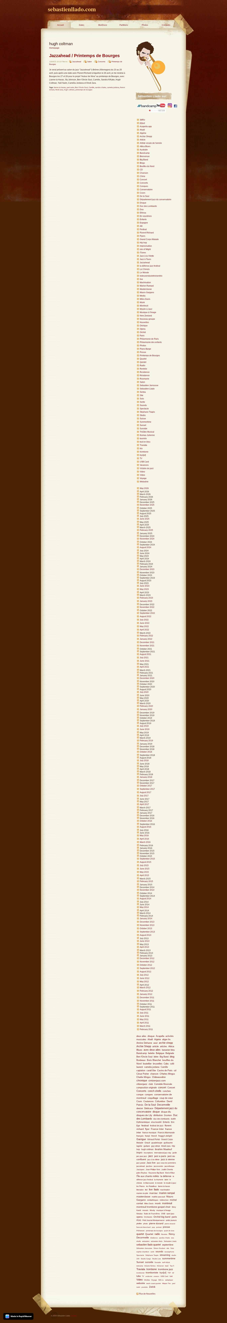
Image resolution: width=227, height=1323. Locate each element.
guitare (147, 1146)
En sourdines (146, 216)
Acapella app (146, 126)
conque (139, 1094)
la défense (165, 1176)
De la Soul (144, 196)
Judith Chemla (167, 1169)
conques (149, 1094)
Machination (145, 282)
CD (141, 169)
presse (166, 1227)
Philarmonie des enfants (151, 342)
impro (139, 1152)
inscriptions (148, 1153)
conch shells (154, 1090)
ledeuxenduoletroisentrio (151, 276)
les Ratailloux (151, 1186)
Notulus (139, 1214)
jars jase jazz (141, 1156)
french (154, 1136)
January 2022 (146, 639)
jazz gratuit (140, 1163)
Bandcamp (145, 153)
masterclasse (143, 1196)
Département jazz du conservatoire (155, 199)
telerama (139, 1266)
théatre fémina (150, 1266)
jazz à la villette (153, 1160)
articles (163, 1046)
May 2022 (144, 626)
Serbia (143, 392)
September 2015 (147, 859)
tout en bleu (145, 442)
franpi (147, 1136)
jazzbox (149, 1166)
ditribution (158, 1115)
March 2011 (145, 1026)
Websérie (144, 482)
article (155, 1046)
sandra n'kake (100, 87)
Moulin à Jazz (146, 309)
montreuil (167, 1203)
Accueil (60, 25)
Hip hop (143, 242)
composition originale (146, 1087)
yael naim (70, 87)
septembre (167, 1244)
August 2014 (145, 898)
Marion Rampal (147, 286)
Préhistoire (140, 1231)
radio (157, 1234)
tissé (167, 1266)
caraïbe (151, 1070)
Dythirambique (143, 1122)
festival (145, 1125)
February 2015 (146, 881)
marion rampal (167, 1193)
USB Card (144, 462)
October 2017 (146, 786)
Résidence (145, 375)
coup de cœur (166, 1098)
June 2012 (144, 978)
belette (151, 1053)
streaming (165, 1255)
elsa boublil (156, 1122)
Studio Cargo (146, 1259)
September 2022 (147, 613)
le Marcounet (148, 1183)
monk (158, 1203)
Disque (143, 203)
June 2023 (144, 586)
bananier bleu (168, 1050)
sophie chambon (142, 1252)
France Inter (157, 1129)
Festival (143, 229)
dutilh (173, 1119)
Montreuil (144, 306)
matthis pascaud (158, 1197)
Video (142, 472)
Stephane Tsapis (147, 412)
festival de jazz (156, 1125)
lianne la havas (60, 87)
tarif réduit (166, 1262)
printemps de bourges (83, 90)
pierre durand (156, 1223)
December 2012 (147, 958)
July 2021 (144, 657)
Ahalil (142, 130)
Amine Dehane (144, 1043)
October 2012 (146, 965)
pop (153, 1227)
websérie (140, 1283)
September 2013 (147, 932)
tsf (173, 1273)
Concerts (101, 62)
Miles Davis (145, 299)
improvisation (146, 246)
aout (155, 1043)
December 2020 (147, 678)
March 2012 (145, 987)
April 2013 (144, 947)
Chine (142, 176)
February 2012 (146, 991)
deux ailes (141, 1036)
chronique (141, 1080)
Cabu (166, 1063)
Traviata (143, 445)
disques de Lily (144, 1115)
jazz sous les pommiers (166, 1163)
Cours (142, 193)
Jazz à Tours (145, 259)
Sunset (143, 425)
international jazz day (162, 1153)
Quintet (143, 362)
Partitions (123, 25)
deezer (139, 1108)
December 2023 (147, 569)
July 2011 (144, 1013)
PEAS (138, 1220)
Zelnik (152, 1286)
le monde (159, 1183)
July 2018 (144, 760)
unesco (156, 1276)
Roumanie (144, 379)
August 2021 (145, 654)
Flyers (142, 236)
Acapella (160, 1036)
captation (140, 1070)
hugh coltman (69, 90)
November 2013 (147, 925)
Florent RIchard (147, 233)
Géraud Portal (153, 1139)
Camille (91, 87)
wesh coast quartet (153, 1283)
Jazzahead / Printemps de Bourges (84, 55)
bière (156, 1056)
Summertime (145, 422)
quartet (140, 1234)
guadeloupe (156, 1143)
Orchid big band (162, 1217)
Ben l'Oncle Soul (81, 87)
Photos (145, 25)
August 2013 (145, 935)
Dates (81, 25)
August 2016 (145, 827)
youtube (144, 1287)
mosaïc (145, 1210)
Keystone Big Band (156, 1173)
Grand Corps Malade (149, 239)
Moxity (152, 1210)
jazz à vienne (168, 1159)
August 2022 (145, 616)
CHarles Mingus (167, 1074)
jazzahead (140, 1166)
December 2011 (147, 997)
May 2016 (144, 835)
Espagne (144, 223)
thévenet (160, 1266)
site (168, 1248)
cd (175, 1070)
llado (156, 1189)
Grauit (147, 1143)
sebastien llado (157, 1241)
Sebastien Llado (147, 389)
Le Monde (144, 272)
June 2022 (144, 623)
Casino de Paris (164, 1070)
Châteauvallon (159, 1077)
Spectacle (144, 408)
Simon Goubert (159, 1248)
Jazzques (140, 1169)
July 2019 (144, 726)
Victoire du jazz (147, 468)
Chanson (144, 173)
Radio (142, 365)
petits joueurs (171, 1220)
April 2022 (144, 630)
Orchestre (148, 1217)
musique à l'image (163, 1210)
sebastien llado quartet (148, 1244)
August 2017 (145, 792)
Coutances (148, 1101)
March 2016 (145, 842)
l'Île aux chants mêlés (147, 1176)
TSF (169, 1273)
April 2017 (144, 804)
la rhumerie (158, 1180)
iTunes (143, 252)
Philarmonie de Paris (149, 339)
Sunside (143, 428)
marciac (153, 1193)
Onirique (144, 325)
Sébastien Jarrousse (144, 1248)
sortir (152, 1252)
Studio (143, 415)
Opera (142, 329)
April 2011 (144, 1023)
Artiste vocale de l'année (151, 143)
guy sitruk (155, 1146)
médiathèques (152, 1200)
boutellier (147, 1063)
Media (142, 296)
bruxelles (157, 1063)
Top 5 (172, 1266)
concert (162, 1087)
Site (141, 395)
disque (151, 1036)
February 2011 (146, 1029)
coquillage (153, 1098)
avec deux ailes (152, 1049)
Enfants (143, 219)
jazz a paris (160, 1156)
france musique (149, 1132)
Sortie (142, 402)
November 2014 (147, 890)
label (166, 1180)
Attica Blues (145, 146)
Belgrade (170, 1053)
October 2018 (146, 752)
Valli (171, 1276)
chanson (154, 1074)
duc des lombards (161, 1119)
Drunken (168, 1115)
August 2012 (145, 971)
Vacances (144, 465)
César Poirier (142, 1074)
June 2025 (144, 519)
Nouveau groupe (147, 319)
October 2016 (146, 821)
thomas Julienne (147, 435)
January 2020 (146, 709)
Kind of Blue (170, 1173)
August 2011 (145, 1009)
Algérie (143, 133)
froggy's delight (165, 1136)
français (140, 1136)
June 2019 (144, 729)
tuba (138, 1276)
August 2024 (145, 547)
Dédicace (148, 1108)
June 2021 (144, 661)
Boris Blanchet (154, 1060)
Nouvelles (144, 322)
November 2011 (147, 1001)
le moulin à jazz (170, 1183)
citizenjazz (141, 1084)
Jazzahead (76, 62)
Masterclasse (146, 289)
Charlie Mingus (143, 1077)
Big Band (144, 160)
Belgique (160, 1053)
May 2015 (144, 872)
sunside (149, 1262)
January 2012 (146, 994)
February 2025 (146, 530)
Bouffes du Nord (147, 166)
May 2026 (144, 488)
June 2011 (144, 1016)
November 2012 (147, 962)
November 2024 (147, 539)
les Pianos (140, 1186)
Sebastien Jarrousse (149, 385)
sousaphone (169, 1252)
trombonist (140, 1273)
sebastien (146, 1241)
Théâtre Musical (147, 432)
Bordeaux (141, 1060)
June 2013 (144, 941)
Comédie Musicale (163, 1084)
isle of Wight (145, 249)
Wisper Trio (166, 1283)
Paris (142, 335)
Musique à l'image (148, 312)
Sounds (143, 405)
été (141, 226)
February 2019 (146, 740)
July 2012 (144, 975)
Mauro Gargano (147, 292)
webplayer (169, 1280)
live (141, 279)
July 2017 (144, 796)
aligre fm (166, 1039)
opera (139, 1217)
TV (141, 458)
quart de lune (169, 1231)
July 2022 (144, 620)
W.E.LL (161, 1280)
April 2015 (144, 875)
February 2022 (146, 636)
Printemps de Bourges (150, 355)
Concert (143, 179)
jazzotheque (169, 1166)
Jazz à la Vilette (147, 256)
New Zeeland (146, 316)
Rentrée (143, 369)
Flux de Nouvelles (147, 1294)
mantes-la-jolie (142, 1193)
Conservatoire (146, 189)
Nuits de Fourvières (152, 1214)
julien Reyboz (141, 1173)
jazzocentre (158, 1166)
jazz (150, 1156)
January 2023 (146, 601)
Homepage (54, 48)
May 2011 (144, 1019)
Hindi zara (59, 90)
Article (142, 140)
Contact (73, 1316)
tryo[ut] (143, 455)
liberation (140, 1190)
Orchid (143, 332)
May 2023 (144, 589)
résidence (154, 1238)
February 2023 (146, 598)
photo (145, 1224)
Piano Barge (145, 349)
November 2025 (147, 505)
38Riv (142, 120)
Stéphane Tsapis (151, 1255)
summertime (168, 1258)
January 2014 (146, 918)
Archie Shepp (146, 136)
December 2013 (147, 922)
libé (146, 1190)
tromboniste (152, 1272)
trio (141, 448)
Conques (166, 25)
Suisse (143, 418)
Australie (144, 150)
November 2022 (147, 607)
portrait (159, 1227)
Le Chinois (145, 269)
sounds (159, 1251)
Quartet (143, 359)
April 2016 (144, 839)
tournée (143, 438)
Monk (142, 302)
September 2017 (147, 789)
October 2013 (146, 928)
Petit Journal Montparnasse (153, 1220)
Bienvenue (145, 156)
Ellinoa (143, 213)
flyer (147, 1129)
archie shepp (166, 1042)
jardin (174, 1153)
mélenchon (164, 1200)
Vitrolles (147, 1280)
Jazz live (151, 1163)
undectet (148, 1276)
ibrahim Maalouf (163, 1149)
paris (174, 1217)
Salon (89, 62)
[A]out (142, 123)
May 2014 (144, 907)
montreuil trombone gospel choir (153, 1206)
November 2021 (147, 645)
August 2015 (145, 862)
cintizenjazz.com (157, 1080)
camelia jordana (113, 87)
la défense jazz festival (150, 266)
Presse (143, 352)
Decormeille (163, 1104)
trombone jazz (165, 1269)
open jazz (170, 1214)
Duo (142, 209)
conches (167, 1091)
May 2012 (144, 981)
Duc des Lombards (148, 206)
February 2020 (146, 706)
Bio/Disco (102, 25)
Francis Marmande (166, 1132)
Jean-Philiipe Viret (153, 1169)
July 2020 (144, 692)
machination (165, 1190)
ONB (163, 1214)
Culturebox (160, 1101)
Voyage (143, 478)
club (151, 1084)
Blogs (142, 163)
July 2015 (144, 865)
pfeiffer (139, 1224)
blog (172, 1056)
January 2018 (146, 777)
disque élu (166, 1112)
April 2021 (144, 667)
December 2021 (147, 642)
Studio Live (156, 1259)
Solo (142, 399)
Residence (145, 372)
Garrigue (141, 1139)
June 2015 (144, 869)
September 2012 (147, 968)
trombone (144, 452)
